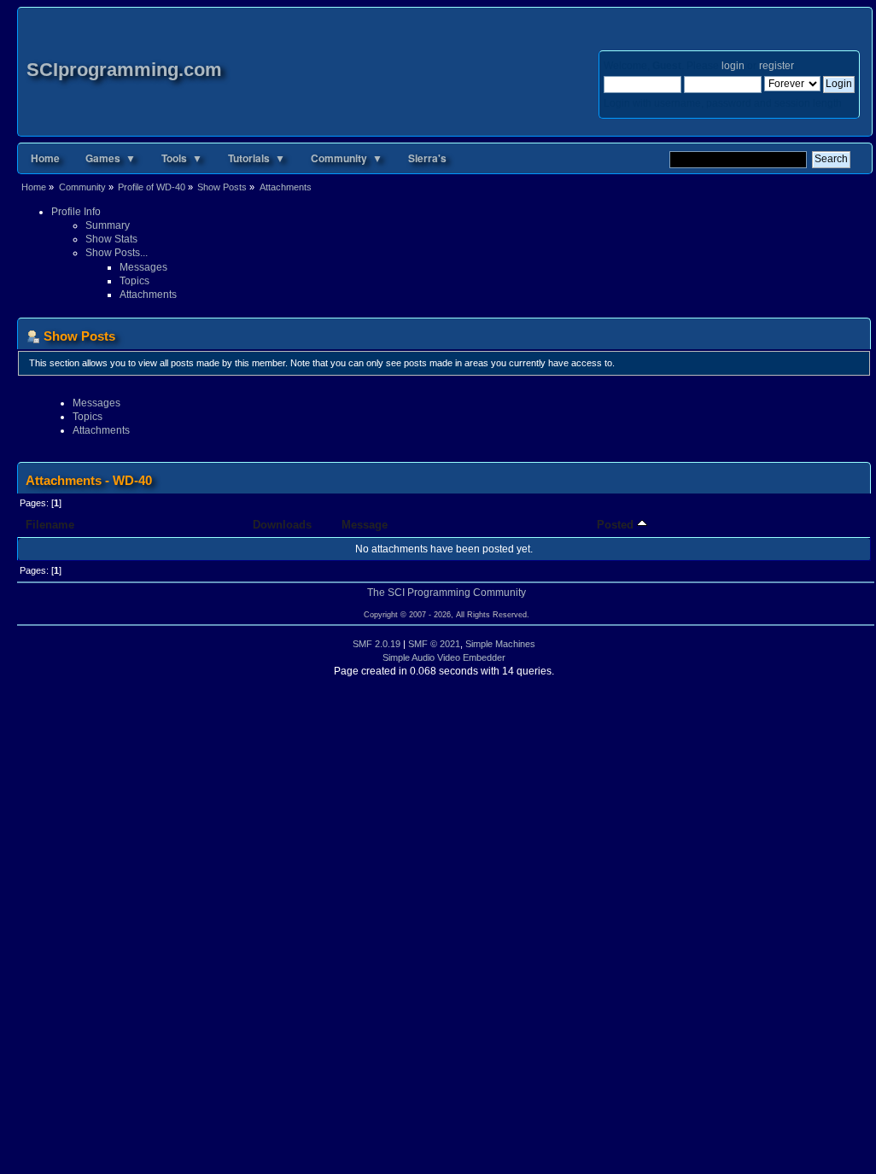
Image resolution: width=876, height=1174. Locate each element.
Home (45, 158)
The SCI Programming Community (446, 593)
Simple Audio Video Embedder (444, 657)
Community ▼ (347, 158)
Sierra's (427, 158)
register (776, 66)
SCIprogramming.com (124, 69)
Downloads (282, 524)
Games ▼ (110, 158)
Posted (617, 524)
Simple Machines (500, 644)
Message (365, 524)
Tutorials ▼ (256, 158)
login (733, 66)
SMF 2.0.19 (376, 644)
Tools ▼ (181, 158)
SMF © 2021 (434, 644)
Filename (50, 524)
